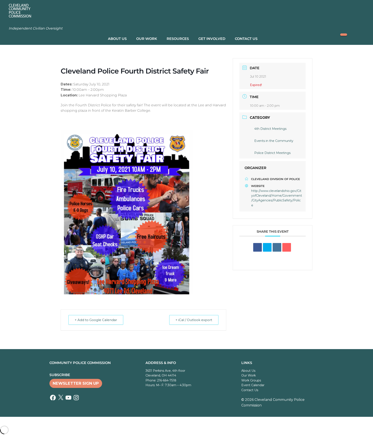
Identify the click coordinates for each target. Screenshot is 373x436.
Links (246, 363)
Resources (178, 39)
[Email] (286, 247)
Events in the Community (273, 141)
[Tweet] (267, 247)
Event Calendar (252, 385)
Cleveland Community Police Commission (51, 23)
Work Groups (251, 380)
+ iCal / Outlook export (193, 320)
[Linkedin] (277, 247)
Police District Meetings (272, 153)
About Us (117, 39)
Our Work (146, 39)
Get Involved (211, 39)
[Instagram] (76, 397)
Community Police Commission (80, 363)
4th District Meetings (270, 129)
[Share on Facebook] (257, 247)
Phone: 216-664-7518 (160, 380)
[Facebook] (52, 397)
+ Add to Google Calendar (96, 320)
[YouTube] (68, 397)
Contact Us (246, 39)
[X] (60, 397)
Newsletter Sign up (76, 383)
